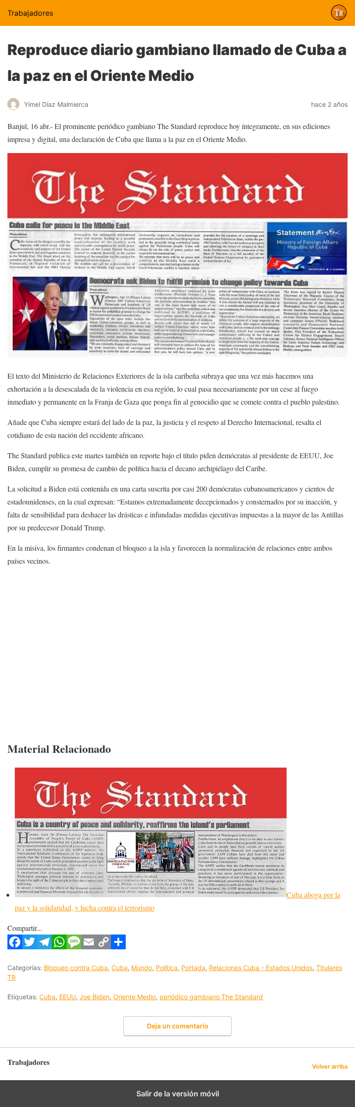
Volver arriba (330, 1066)
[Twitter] (29, 946)
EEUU (67, 997)
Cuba (119, 968)
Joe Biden (95, 997)
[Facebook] (14, 946)
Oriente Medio (134, 997)
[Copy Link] (103, 946)
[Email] (88, 946)
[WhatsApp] (59, 946)
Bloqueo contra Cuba (76, 968)
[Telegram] (44, 946)
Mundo (141, 968)
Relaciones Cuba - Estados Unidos (260, 968)
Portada (193, 968)
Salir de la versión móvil (177, 1093)
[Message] (74, 946)
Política (167, 968)
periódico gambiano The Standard (211, 997)
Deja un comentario (177, 1026)
